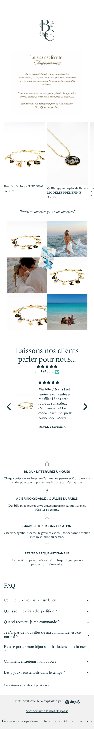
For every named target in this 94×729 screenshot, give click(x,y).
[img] (47, 367)
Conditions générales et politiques (26, 685)
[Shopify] (72, 701)
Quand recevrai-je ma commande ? (32, 622)
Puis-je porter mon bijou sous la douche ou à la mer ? (45, 649)
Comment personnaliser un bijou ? (31, 600)
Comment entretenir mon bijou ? (30, 662)
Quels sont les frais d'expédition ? (30, 611)
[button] (10, 406)
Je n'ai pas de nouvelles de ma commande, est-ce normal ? (42, 635)
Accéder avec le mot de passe (47, 711)
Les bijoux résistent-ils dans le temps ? (34, 673)
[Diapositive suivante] (85, 162)
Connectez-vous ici (78, 721)
